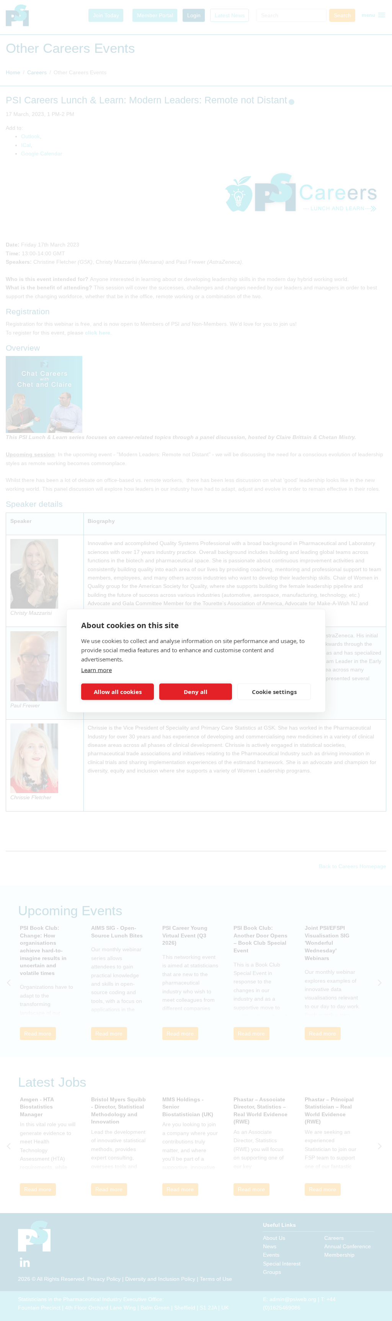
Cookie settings (274, 692)
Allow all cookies (118, 692)
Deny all (195, 692)
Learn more (96, 669)
